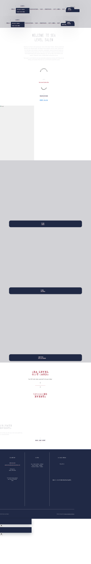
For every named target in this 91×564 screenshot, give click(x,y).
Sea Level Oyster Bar (44, 82)
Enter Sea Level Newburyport (35, 559)
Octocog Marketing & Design (69, 513)
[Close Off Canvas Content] (1, 525)
